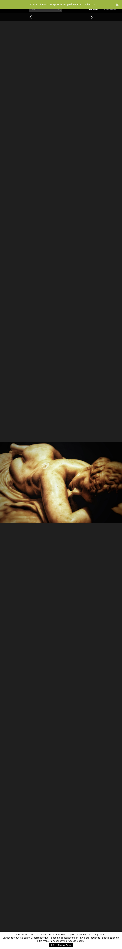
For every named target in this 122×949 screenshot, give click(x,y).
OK (52, 945)
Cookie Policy (64, 945)
